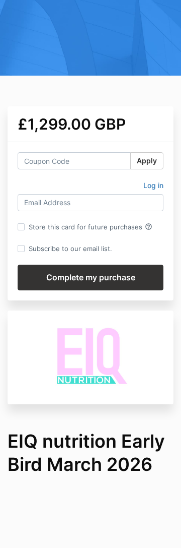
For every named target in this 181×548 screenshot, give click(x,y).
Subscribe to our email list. (70, 249)
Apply (147, 160)
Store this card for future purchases (90, 227)
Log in (153, 185)
